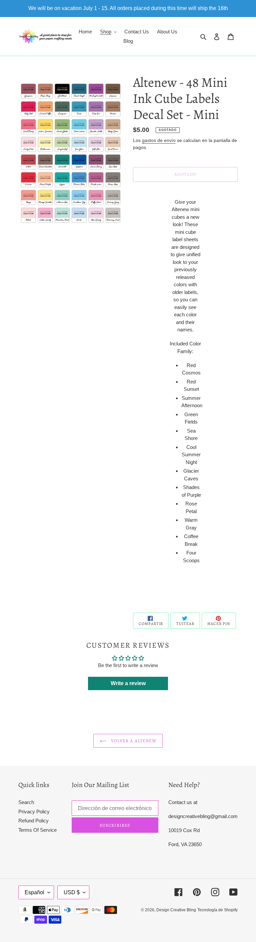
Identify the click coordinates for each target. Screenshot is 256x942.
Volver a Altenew (133, 741)
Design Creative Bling (176, 910)
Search (26, 802)
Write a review (128, 683)
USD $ (72, 892)
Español (34, 892)
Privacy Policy (34, 811)
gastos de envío (159, 140)
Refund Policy (33, 820)
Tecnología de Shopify (217, 910)
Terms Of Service (37, 830)
